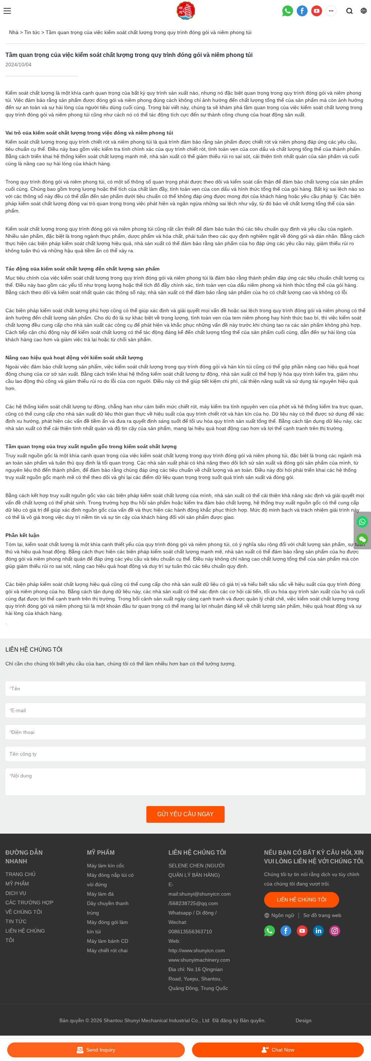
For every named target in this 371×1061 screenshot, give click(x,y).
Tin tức (32, 32)
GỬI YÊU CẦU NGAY (185, 814)
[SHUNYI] (362, 521)
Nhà (13, 32)
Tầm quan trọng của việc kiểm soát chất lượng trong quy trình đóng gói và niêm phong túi (148, 32)
